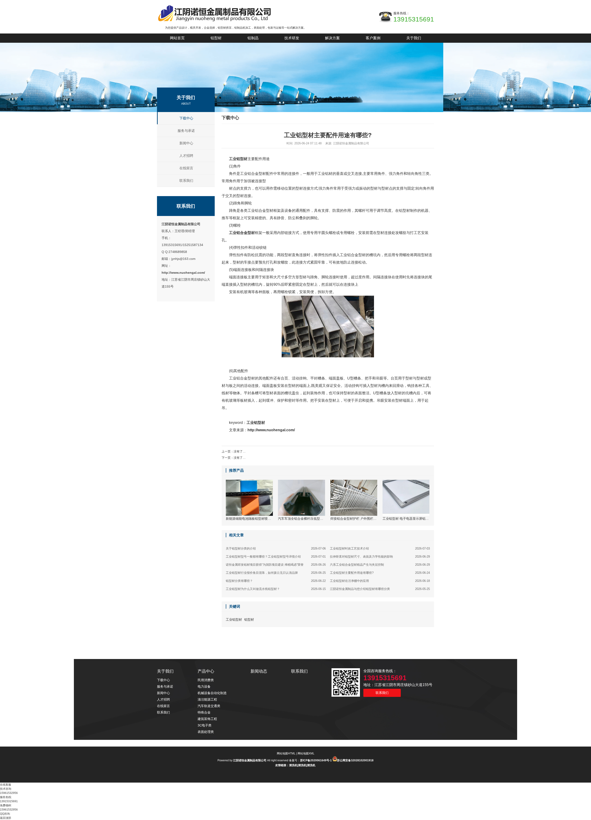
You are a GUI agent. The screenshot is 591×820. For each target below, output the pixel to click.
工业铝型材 (256, 423)
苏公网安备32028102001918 (355, 760)
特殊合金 (204, 712)
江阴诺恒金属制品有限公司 (181, 224)
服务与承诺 (186, 131)
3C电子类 (204, 725)
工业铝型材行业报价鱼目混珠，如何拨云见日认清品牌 (276, 572)
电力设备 (204, 686)
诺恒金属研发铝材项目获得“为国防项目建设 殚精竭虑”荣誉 (276, 564)
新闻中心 (186, 143)
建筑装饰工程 (207, 719)
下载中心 (186, 118)
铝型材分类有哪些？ (276, 581)
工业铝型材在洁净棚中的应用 (380, 581)
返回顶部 (5, 818)
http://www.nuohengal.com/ (183, 272)
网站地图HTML (286, 753)
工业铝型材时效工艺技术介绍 (380, 548)
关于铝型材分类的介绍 (276, 548)
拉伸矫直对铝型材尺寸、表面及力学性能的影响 (380, 556)
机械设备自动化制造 (212, 693)
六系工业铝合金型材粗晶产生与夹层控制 (380, 564)
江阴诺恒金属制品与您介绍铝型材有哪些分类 (380, 589)
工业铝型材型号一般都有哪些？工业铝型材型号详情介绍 (276, 556)
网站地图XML (306, 753)
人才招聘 (186, 156)
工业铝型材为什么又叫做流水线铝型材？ (276, 589)
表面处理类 (206, 732)
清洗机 (293, 765)
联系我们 (186, 180)
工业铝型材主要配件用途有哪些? (380, 572)
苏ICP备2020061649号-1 (316, 760)
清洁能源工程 (207, 699)
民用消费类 (206, 680)
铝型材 (249, 619)
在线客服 (5, 784)
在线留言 (186, 168)
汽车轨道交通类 (209, 706)
